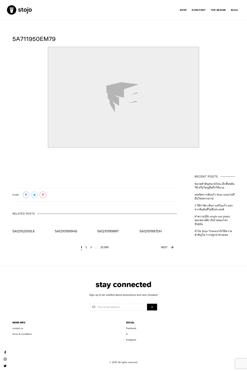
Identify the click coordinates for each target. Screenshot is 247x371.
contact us (17, 328)
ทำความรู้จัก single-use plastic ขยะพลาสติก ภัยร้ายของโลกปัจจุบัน (212, 220)
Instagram (131, 339)
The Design (218, 10)
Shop (183, 10)
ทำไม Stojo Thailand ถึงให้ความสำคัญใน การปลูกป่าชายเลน (213, 233)
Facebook (131, 328)
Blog (234, 10)
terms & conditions (22, 334)
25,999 (104, 247)
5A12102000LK (23, 231)
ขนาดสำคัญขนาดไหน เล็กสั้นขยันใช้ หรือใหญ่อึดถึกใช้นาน (214, 185)
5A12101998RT (108, 231)
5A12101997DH (150, 231)
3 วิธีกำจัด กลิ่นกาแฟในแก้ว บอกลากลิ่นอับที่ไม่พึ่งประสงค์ (214, 207)
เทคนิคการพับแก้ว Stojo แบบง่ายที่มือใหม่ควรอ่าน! (215, 196)
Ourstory (199, 10)
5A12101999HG (66, 231)
